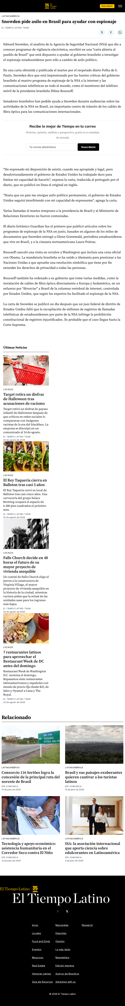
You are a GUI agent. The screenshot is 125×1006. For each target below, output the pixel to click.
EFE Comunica (10, 786)
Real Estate (38, 965)
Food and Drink (41, 941)
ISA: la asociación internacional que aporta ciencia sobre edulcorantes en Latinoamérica (92, 848)
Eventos (37, 949)
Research (87, 925)
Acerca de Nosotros (67, 973)
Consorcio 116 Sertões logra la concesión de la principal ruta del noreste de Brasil (31, 777)
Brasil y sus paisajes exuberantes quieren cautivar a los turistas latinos (93, 777)
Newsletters (62, 957)
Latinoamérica (11, 16)
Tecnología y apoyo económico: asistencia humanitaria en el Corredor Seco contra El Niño (29, 848)
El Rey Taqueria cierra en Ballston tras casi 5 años (25, 482)
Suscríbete (107, 6)
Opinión (60, 941)
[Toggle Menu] (120, 6)
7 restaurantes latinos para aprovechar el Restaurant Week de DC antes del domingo (23, 658)
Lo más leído (63, 949)
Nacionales (62, 925)
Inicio (35, 925)
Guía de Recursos (42, 981)
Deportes (61, 933)
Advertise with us (66, 981)
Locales (8, 389)
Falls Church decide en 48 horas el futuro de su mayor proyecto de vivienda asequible (25, 564)
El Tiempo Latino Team (15, 28)
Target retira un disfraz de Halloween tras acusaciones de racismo (24, 399)
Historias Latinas (41, 973)
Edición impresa (65, 965)
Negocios (37, 957)
